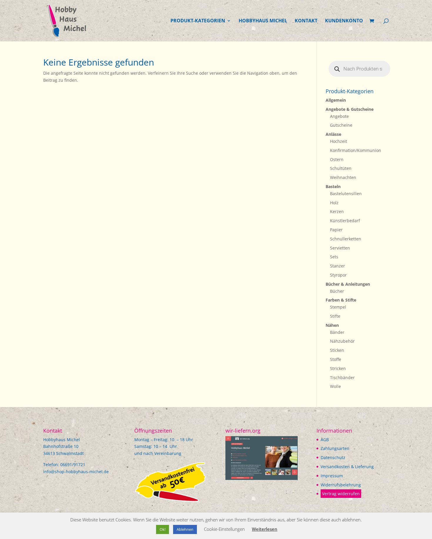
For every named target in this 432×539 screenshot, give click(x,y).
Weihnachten (343, 177)
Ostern (337, 159)
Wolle (335, 386)
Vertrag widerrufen (341, 493)
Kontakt (306, 21)
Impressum (332, 475)
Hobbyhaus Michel (263, 21)
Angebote (339, 116)
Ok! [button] (162, 529)
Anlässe (333, 134)
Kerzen (337, 211)
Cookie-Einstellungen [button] (224, 529)
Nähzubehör (342, 341)
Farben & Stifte (341, 300)
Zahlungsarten (335, 448)
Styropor (338, 275)
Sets (334, 257)
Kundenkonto (344, 21)
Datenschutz (333, 457)
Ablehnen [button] (185, 529)
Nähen (332, 325)
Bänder (337, 332)
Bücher (337, 291)
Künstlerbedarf (345, 220)
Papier (336, 229)
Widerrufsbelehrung (341, 485)
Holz (334, 202)
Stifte (335, 316)
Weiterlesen (264, 529)
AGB (325, 439)
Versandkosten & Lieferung (347, 466)
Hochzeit (338, 141)
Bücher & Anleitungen (348, 284)
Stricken (338, 368)
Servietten (340, 248)
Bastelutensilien (346, 193)
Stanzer (337, 266)
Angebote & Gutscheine (350, 109)
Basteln (333, 186)
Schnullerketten (345, 239)
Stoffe (335, 359)
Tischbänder (342, 377)
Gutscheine (341, 125)
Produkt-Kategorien (197, 21)
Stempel (338, 307)
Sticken (337, 350)
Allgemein (336, 100)
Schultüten (340, 168)
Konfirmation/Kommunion (355, 150)
